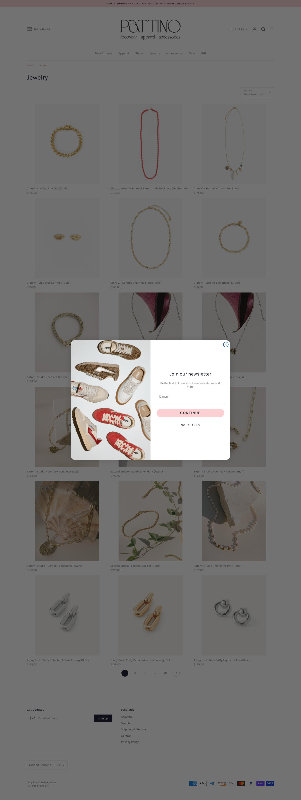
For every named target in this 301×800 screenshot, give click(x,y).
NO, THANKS (190, 425)
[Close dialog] (225, 344)
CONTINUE (190, 413)
